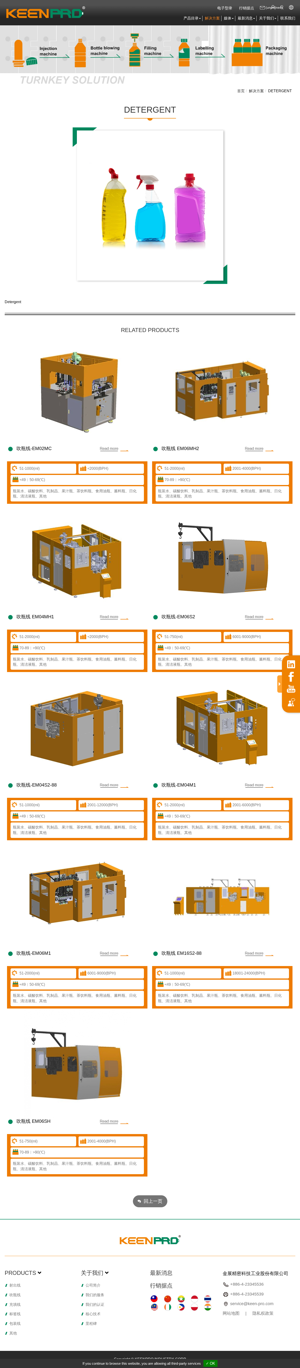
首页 (241, 91)
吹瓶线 (15, 1295)
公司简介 (93, 1285)
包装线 (15, 1324)
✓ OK (210, 1363)
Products (20, 1273)
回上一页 (153, 1201)
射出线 (15, 1285)
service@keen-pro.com (252, 1303)
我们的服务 (95, 1295)
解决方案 (212, 18)
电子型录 (224, 8)
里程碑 (91, 1324)
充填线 (15, 1305)
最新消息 (161, 1273)
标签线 (15, 1314)
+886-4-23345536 (247, 1284)
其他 (13, 1333)
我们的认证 (95, 1305)
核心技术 (93, 1314)
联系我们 (287, 18)
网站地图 (231, 1313)
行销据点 (246, 8)
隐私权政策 (263, 1313)
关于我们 (92, 1273)
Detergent (280, 91)
